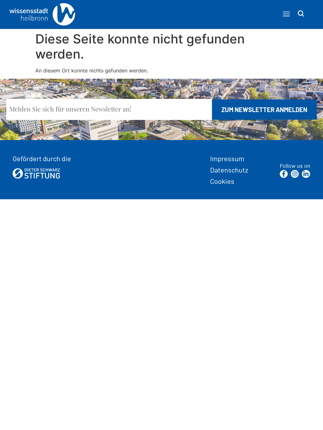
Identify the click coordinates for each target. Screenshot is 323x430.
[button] (286, 14)
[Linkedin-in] (306, 174)
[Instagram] (295, 174)
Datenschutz (229, 170)
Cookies (222, 181)
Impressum (227, 158)
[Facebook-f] (284, 174)
